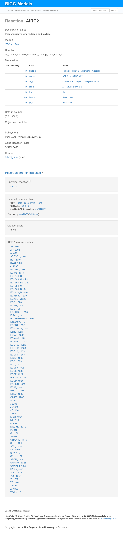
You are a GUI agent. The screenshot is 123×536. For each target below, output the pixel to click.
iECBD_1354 (16, 305)
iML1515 (14, 419)
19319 (32, 202)
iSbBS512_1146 (18, 439)
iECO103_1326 (18, 344)
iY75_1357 (15, 475)
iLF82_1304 (16, 416)
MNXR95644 (40, 208)
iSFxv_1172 (16, 456)
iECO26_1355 (17, 351)
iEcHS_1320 (16, 331)
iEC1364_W (16, 285)
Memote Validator (50, 10)
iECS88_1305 (17, 367)
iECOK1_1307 (17, 354)
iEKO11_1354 (17, 390)
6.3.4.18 (25, 205)
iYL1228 (14, 478)
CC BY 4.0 (33, 214)
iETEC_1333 (16, 393)
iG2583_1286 (17, 397)
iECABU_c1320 (18, 298)
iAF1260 (14, 246)
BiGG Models (18, 3)
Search (113, 10)
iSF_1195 (15, 449)
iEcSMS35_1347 (18, 377)
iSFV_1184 (16, 452)
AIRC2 (13, 186)
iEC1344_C (16, 275)
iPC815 (14, 429)
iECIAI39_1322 (18, 338)
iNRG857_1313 (18, 426)
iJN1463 (14, 406)
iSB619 (13, 436)
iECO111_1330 (18, 347)
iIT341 (13, 400)
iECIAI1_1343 (17, 334)
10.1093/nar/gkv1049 (108, 518)
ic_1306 (14, 266)
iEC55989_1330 (18, 295)
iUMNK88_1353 (18, 465)
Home (10, 10)
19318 (26, 202)
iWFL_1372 (16, 472)
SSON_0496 (11, 157)
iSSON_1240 (12, 44)
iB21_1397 (15, 259)
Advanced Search (22, 10)
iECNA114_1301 (18, 341)
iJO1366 (14, 410)
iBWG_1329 (16, 262)
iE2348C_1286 (17, 269)
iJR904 (13, 413)
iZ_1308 (14, 488)
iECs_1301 (15, 364)
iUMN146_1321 (18, 462)
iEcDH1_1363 (17, 315)
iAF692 (13, 252)
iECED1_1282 (17, 325)
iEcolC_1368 (16, 357)
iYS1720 (14, 482)
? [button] (42, 172)
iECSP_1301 (16, 380)
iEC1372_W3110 (19, 292)
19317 (19, 202)
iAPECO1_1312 (18, 256)
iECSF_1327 (16, 374)
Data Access (36, 10)
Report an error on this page (23, 172)
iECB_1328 (16, 302)
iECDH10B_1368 (19, 311)
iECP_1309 (16, 361)
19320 (39, 202)
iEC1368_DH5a (18, 289)
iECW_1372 (16, 387)
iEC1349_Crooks (19, 279)
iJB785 (13, 403)
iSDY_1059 (16, 446)
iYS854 (13, 485)
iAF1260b (15, 249)
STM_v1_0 (15, 492)
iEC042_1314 (17, 272)
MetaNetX (23, 214)
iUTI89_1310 (16, 469)
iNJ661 (13, 423)
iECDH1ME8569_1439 (22, 318)
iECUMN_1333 (17, 384)
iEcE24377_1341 (19, 321)
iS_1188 (14, 433)
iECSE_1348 (16, 370)
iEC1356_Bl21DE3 (19, 282)
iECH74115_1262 (19, 328)
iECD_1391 (16, 308)
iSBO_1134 (16, 442)
